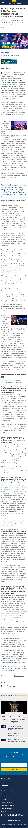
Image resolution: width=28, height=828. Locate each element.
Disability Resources (5, 799)
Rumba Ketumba (13, 543)
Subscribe (14, 769)
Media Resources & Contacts (7, 790)
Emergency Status (5, 796)
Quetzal (3, 485)
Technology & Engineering (14, 713)
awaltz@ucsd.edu (21, 646)
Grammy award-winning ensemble (17, 485)
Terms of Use (9, 826)
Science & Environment (15, 726)
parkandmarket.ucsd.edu (18, 662)
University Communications (7, 808)
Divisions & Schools (13, 820)
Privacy (20, 826)
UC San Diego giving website (11, 670)
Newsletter (3, 793)
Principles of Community (6, 802)
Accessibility (15, 826)
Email (3, 762)
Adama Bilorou (23, 396)
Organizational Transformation (7, 805)
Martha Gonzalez (11, 493)
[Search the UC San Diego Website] (25, 2)
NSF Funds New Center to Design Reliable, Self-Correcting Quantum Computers (14, 719)
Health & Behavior (13, 733)
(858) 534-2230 (4, 785)
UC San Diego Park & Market (11, 72)
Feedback (24, 826)
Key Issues (3, 811)
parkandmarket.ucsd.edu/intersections (11, 382)
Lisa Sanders (4, 445)
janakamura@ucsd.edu (7, 658)
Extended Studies (19, 676)
